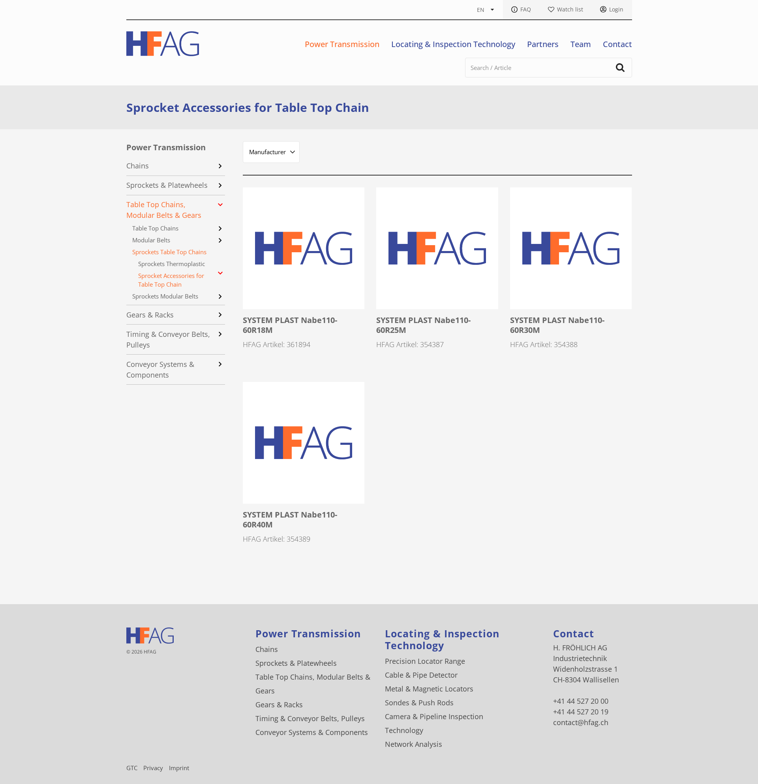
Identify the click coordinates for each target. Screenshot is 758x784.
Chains (137, 165)
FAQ (525, 9)
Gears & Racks (150, 314)
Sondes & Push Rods (419, 702)
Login (616, 9)
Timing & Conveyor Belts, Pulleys (168, 339)
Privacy (153, 768)
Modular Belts (151, 240)
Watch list (570, 9)
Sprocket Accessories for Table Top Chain (171, 280)
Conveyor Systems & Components (160, 369)
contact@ (580, 722)
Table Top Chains (155, 228)
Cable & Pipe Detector (421, 675)
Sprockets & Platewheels (167, 185)
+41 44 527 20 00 (580, 701)
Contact (617, 44)
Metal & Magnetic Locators (429, 688)
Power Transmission (342, 44)
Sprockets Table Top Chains (169, 252)
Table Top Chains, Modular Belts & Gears (163, 210)
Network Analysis (413, 744)
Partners (543, 44)
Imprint (179, 768)
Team (580, 44)
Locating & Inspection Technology (453, 44)
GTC (131, 768)
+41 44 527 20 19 (580, 711)
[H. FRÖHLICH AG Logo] (162, 43)
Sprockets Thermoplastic (171, 264)
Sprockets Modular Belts (165, 296)
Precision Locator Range (425, 661)
